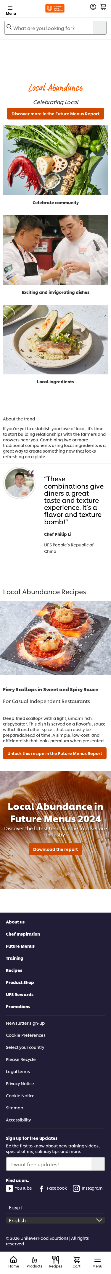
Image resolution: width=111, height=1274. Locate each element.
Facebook (57, 1188)
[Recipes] (55, 1260)
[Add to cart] (103, 7)
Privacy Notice (20, 1083)
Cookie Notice (20, 1095)
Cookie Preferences (26, 1035)
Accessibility (18, 1119)
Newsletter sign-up (25, 1023)
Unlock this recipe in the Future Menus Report (54, 753)
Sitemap (14, 1107)
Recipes (14, 970)
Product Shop (20, 982)
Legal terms (18, 1071)
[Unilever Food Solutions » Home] (55, 8)
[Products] (34, 1260)
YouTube (23, 1188)
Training (14, 958)
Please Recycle (21, 1059)
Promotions (18, 1006)
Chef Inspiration (23, 933)
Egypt (15, 1207)
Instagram (92, 1188)
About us (15, 921)
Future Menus (20, 946)
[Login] (93, 7)
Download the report (55, 849)
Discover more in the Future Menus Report (55, 113)
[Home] (13, 1260)
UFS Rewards (19, 994)
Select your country (25, 1047)
